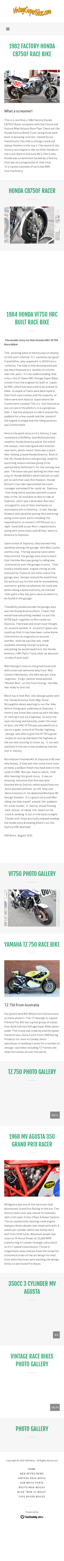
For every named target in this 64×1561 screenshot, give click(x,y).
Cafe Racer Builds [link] (32, 1496)
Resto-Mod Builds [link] (32, 1487)
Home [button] (32, 1469)
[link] (32, 11)
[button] (7, 28)
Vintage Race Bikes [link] (32, 1478)
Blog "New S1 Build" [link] (32, 1491)
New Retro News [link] (32, 1473)
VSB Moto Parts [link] (32, 1482)
